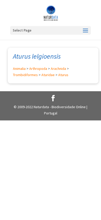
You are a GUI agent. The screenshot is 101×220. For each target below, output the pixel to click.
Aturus (63, 74)
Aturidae (48, 74)
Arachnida (58, 68)
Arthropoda (38, 68)
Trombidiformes (25, 74)
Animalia (19, 68)
